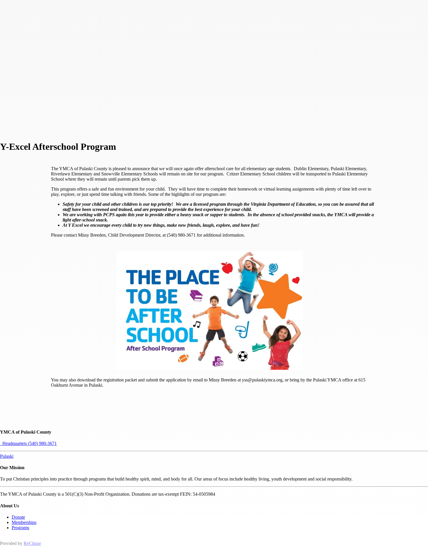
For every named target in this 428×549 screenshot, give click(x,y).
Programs (20, 527)
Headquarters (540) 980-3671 (28, 443)
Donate (18, 517)
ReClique (32, 543)
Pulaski (6, 456)
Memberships (24, 522)
